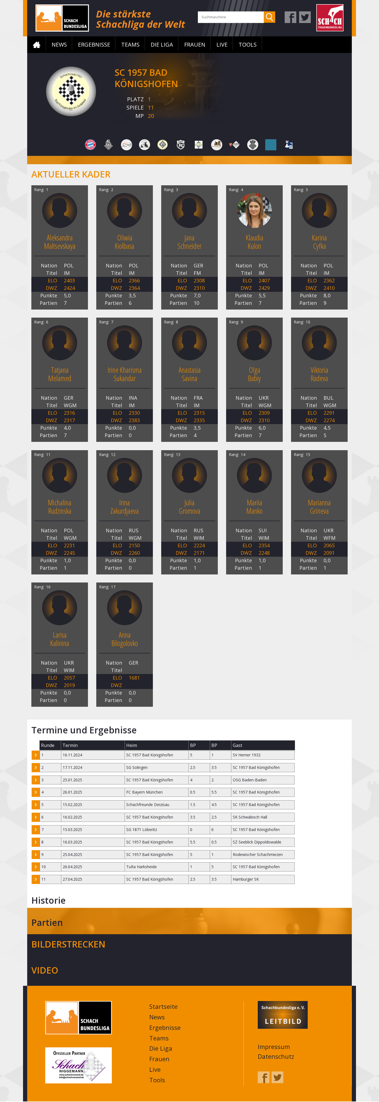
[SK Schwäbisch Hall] (234, 144)
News (59, 44)
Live (222, 44)
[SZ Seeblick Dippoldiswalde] (270, 144)
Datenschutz (276, 1057)
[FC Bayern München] (90, 144)
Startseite (36, 44)
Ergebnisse (94, 44)
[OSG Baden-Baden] (126, 144)
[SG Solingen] (216, 144)
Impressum (274, 1047)
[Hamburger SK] (108, 144)
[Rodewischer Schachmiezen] (144, 144)
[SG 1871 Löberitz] (198, 144)
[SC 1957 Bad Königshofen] (162, 144)
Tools (248, 44)
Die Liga (162, 44)
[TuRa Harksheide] (288, 144)
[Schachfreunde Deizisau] (180, 144)
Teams (130, 44)
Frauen (194, 44)
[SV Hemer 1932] (252, 144)
